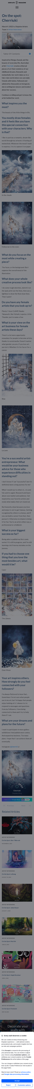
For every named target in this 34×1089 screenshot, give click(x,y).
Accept (17, 1081)
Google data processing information (16, 1074)
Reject (8, 1085)
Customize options (24, 1085)
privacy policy (26, 1072)
